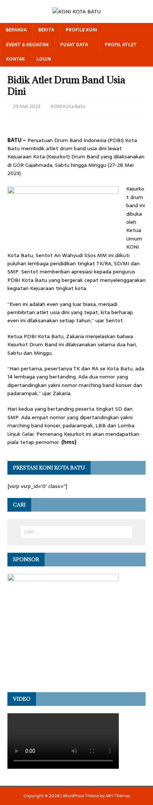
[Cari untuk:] (76, 532)
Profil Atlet (121, 44)
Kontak (15, 59)
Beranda (16, 30)
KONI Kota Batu (68, 106)
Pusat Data (74, 44)
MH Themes (118, 795)
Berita (46, 30)
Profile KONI (81, 30)
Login (43, 59)
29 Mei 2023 (26, 106)
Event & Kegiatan (27, 44)
